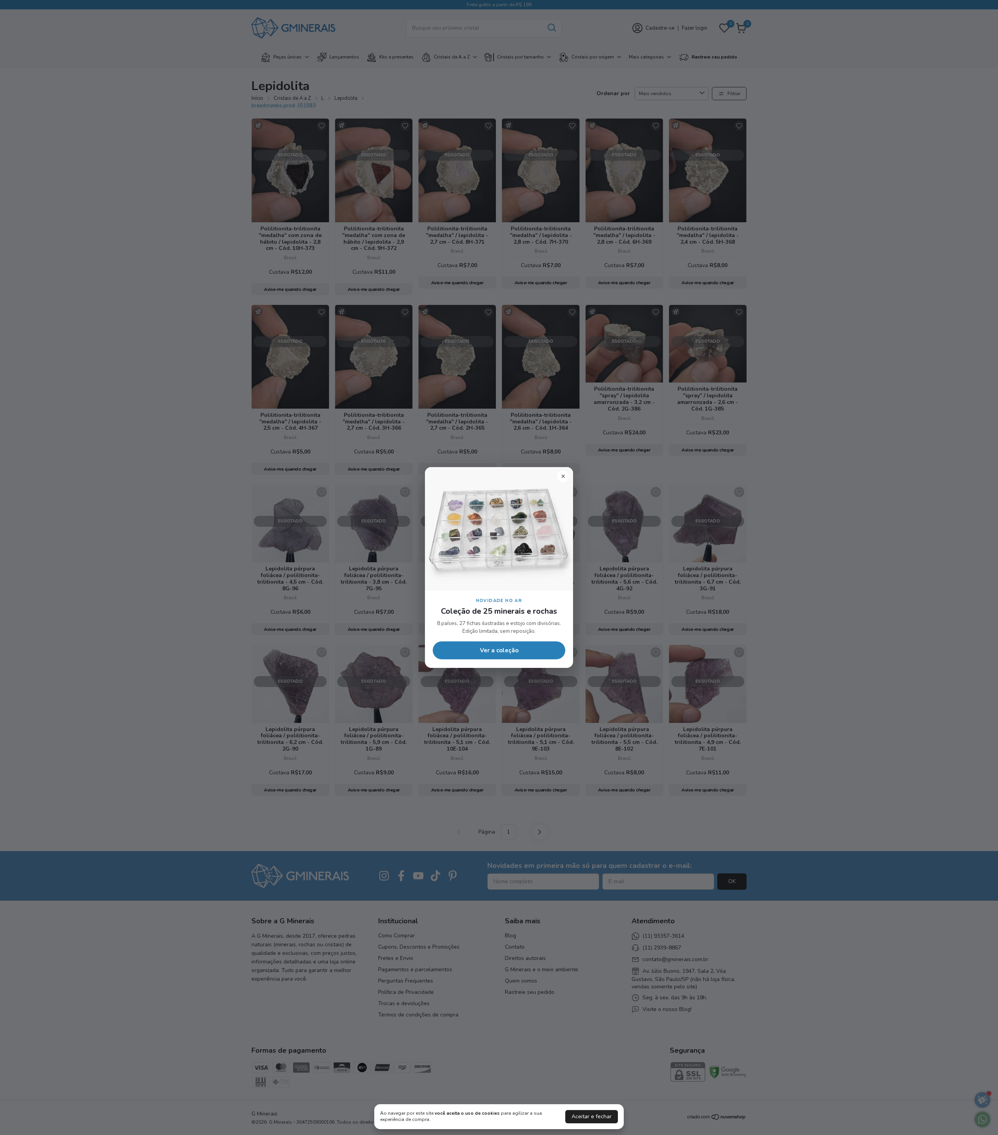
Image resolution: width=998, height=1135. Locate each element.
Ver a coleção (499, 650)
